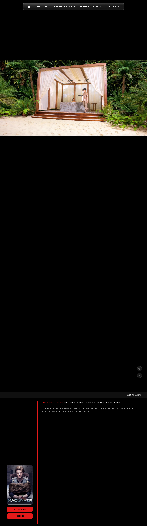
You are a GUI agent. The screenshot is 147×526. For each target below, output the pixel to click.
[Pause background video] (139, 375)
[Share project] (139, 368)
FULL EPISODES (20, 509)
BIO (47, 6)
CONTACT (99, 6)
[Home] (29, 6)
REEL (38, 6)
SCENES (84, 6)
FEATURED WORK (64, 6)
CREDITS (114, 6)
